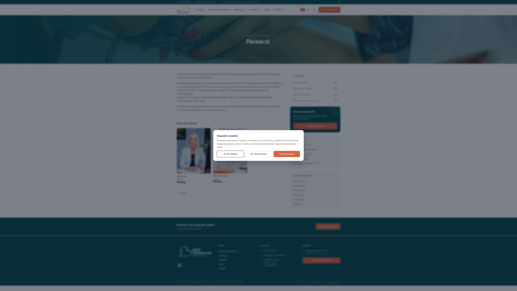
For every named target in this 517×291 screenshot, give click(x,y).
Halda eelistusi (260, 154)
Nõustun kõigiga (286, 154)
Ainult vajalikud (230, 154)
